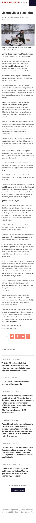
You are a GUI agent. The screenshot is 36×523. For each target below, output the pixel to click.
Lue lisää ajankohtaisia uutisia (17, 485)
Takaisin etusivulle (19, 490)
